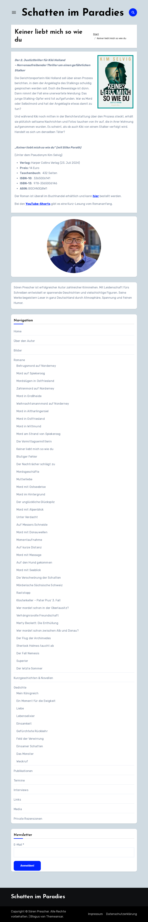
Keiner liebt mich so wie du (34, 449)
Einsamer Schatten (29, 746)
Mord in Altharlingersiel (32, 411)
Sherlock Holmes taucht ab (35, 645)
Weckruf (22, 761)
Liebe (20, 708)
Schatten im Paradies (73, 13)
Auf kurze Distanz (29, 547)
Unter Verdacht (27, 517)
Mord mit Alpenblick (30, 509)
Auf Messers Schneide (31, 524)
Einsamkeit (24, 723)
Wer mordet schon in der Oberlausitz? (42, 608)
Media (18, 809)
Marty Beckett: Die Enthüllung (37, 623)
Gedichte (20, 687)
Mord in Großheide (29, 396)
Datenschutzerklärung (121, 914)
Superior (22, 661)
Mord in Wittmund (28, 426)
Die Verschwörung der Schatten (38, 577)
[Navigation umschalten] (14, 12)
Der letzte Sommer (29, 668)
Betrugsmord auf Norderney (36, 366)
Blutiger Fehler (26, 456)
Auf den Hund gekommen (34, 562)
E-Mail (19, 844)
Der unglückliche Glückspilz (35, 502)
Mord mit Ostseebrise (31, 487)
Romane (19, 360)
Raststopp (23, 592)
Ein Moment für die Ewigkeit (35, 701)
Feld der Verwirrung (30, 738)
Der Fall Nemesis (27, 653)
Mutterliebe (24, 479)
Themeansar (54, 916)
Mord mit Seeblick (28, 570)
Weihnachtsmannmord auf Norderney (42, 403)
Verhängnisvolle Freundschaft (37, 615)
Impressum (95, 914)
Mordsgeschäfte (27, 471)
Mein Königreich (27, 693)
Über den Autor (24, 341)
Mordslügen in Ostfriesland (35, 381)
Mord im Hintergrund (30, 494)
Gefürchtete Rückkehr (32, 731)
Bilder (18, 350)
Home (18, 331)
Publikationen (23, 771)
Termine (19, 780)
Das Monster (25, 754)
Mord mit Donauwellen (31, 532)
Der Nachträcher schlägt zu (35, 464)
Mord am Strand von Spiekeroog (38, 434)
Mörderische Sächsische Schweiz (39, 585)
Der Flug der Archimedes (33, 638)
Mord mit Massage (28, 555)
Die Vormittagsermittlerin (34, 441)
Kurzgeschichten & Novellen (33, 678)
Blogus (35, 916)
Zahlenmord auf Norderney (35, 388)
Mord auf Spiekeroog (30, 373)
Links (17, 799)
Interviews (21, 790)
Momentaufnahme (29, 540)
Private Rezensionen (28, 818)
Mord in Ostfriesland (30, 418)
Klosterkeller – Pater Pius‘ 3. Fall (38, 600)
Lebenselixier (25, 716)
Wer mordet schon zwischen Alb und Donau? (47, 630)
